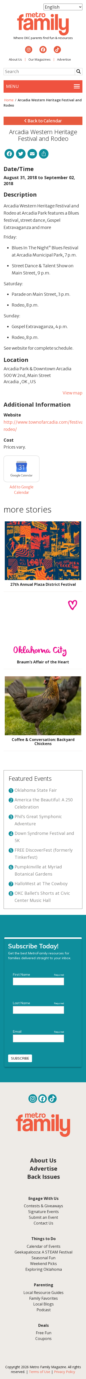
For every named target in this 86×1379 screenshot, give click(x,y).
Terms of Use (39, 1371)
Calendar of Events (43, 1246)
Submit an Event (43, 1217)
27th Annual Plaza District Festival (43, 584)
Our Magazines (39, 59)
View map (72, 393)
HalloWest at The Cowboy (41, 883)
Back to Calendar (44, 121)
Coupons (43, 1338)
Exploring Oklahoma (43, 1269)
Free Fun (43, 1332)
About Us (15, 59)
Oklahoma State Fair (36, 790)
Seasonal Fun (43, 1257)
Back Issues (43, 1176)
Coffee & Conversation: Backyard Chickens (43, 741)
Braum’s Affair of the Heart (43, 662)
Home (9, 100)
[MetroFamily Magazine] (43, 24)
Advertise (64, 59)
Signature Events (43, 1211)
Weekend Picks (43, 1263)
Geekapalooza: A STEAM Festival (43, 1252)
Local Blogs (43, 1304)
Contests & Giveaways (43, 1205)
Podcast (44, 1309)
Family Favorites (43, 1298)
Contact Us (43, 1223)
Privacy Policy (64, 1371)
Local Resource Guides (43, 1292)
